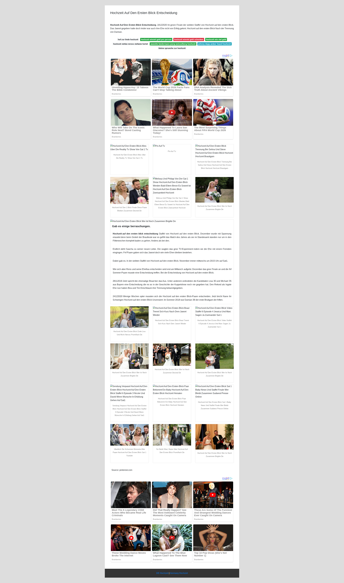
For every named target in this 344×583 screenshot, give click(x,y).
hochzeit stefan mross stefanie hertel (130, 44)
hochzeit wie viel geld (216, 39)
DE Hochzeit (162, 573)
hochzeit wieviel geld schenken (188, 39)
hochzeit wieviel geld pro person (156, 39)
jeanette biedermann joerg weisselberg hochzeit (173, 44)
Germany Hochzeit (179, 573)
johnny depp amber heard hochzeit (214, 44)
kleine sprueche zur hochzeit (172, 48)
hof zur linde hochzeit (128, 39)
